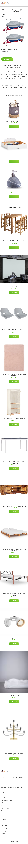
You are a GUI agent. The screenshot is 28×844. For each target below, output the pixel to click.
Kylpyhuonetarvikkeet (6, 800)
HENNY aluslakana (14, 695)
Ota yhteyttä (4, 825)
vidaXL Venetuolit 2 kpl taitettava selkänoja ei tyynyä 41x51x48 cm (14, 330)
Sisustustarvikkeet (5, 811)
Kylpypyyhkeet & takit (6, 803)
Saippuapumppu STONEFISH (14, 191)
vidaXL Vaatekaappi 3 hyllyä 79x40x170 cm (14, 418)
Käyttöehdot (4, 828)
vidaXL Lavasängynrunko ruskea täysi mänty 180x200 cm (14, 549)
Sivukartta (3, 833)
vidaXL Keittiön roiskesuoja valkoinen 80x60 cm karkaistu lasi (14, 285)
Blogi (2, 823)
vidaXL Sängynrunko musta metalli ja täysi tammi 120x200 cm (14, 594)
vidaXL (15, 49)
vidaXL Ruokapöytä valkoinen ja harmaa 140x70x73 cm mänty (14, 462)
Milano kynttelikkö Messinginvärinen (14, 753)
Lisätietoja (7, 59)
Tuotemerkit (10, 49)
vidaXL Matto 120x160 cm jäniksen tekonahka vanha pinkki (14, 374)
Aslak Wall (14, 638)
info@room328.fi (5, 792)
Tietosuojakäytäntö (6, 831)
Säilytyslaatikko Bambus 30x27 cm (14, 156)
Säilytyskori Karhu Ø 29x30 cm (14, 121)
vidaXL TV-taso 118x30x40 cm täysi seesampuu (14, 506)
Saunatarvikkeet (5, 808)
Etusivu (3, 16)
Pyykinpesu (4, 805)
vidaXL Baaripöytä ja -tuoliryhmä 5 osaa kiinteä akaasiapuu (14, 241)
